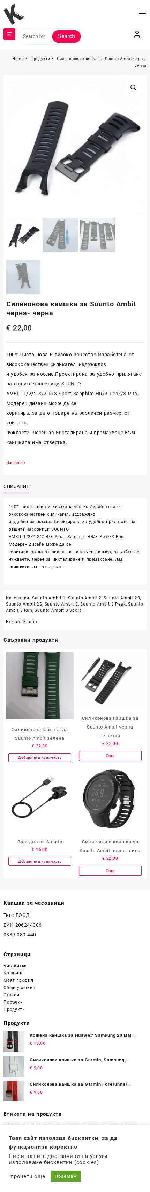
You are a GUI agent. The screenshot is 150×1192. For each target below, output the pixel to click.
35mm (30, 621)
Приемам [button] (66, 1176)
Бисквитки (15, 965)
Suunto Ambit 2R (122, 597)
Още (110, 756)
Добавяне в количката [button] (40, 757)
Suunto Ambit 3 (61, 604)
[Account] (137, 34)
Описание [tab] (16, 486)
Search (66, 36)
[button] (133, 87)
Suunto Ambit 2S (24, 604)
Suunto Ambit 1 (49, 597)
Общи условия (19, 987)
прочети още (27, 1176)
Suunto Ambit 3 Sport (58, 610)
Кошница (13, 973)
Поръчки (13, 1002)
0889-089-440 (19, 934)
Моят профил (18, 980)
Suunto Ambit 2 (85, 597)
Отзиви (11, 994)
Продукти (14, 1009)
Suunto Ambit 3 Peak (103, 604)
